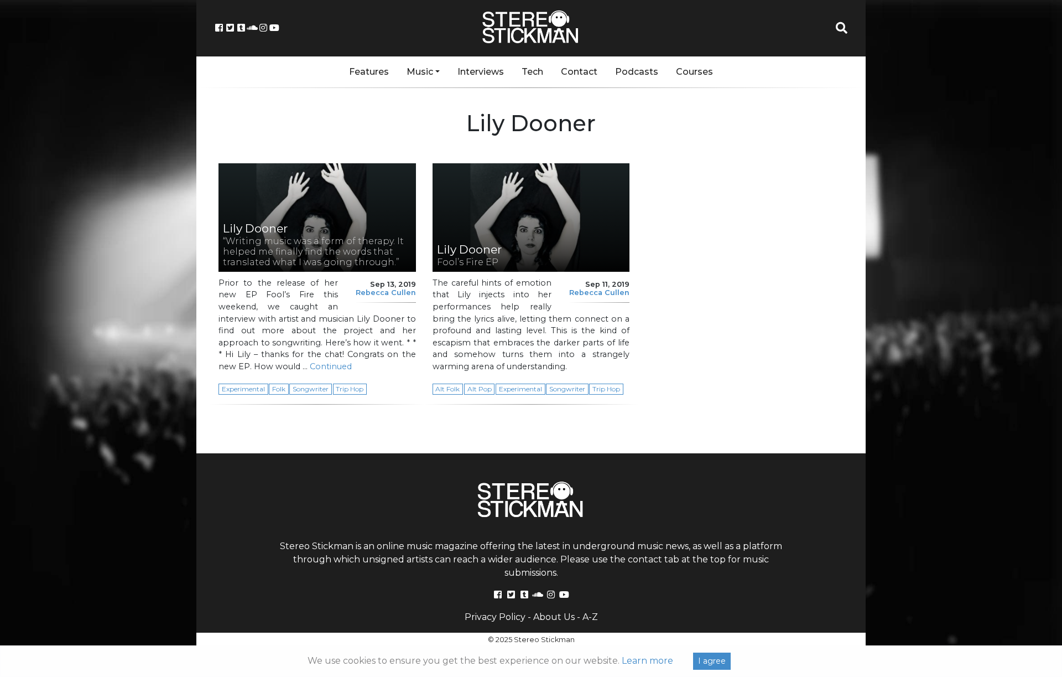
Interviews (480, 71)
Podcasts (636, 71)
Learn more (647, 660)
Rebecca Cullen (386, 292)
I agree (712, 661)
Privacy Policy (495, 617)
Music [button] (420, 71)
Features (369, 71)
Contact (579, 71)
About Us (554, 617)
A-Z (590, 617)
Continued (331, 366)
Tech (532, 71)
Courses (694, 71)
